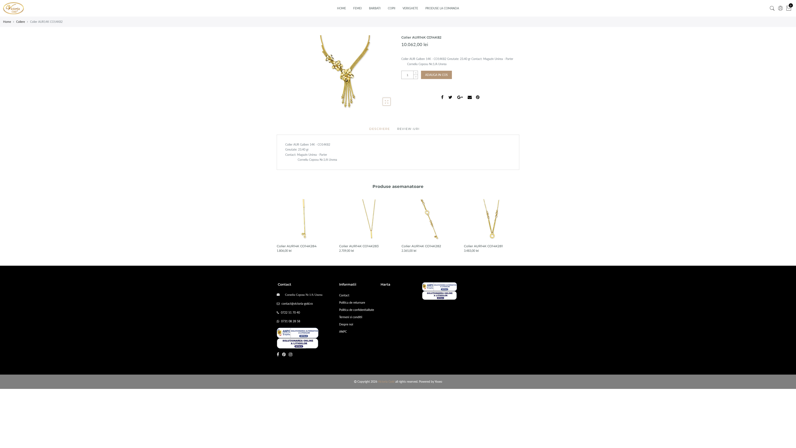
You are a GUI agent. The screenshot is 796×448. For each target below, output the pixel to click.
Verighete (410, 8)
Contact (344, 295)
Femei (357, 8)
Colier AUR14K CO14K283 (359, 246)
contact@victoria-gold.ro (297, 303)
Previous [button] (276, 222)
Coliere (20, 21)
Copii (391, 8)
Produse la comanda (442, 8)
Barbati (375, 8)
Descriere (379, 129)
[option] (304, 226)
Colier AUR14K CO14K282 (421, 246)
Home (341, 8)
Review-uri (408, 129)
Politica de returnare (352, 302)
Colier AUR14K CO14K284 (297, 246)
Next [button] (519, 222)
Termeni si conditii (350, 317)
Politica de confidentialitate (356, 310)
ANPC (343, 331)
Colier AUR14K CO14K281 (483, 246)
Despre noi (346, 324)
